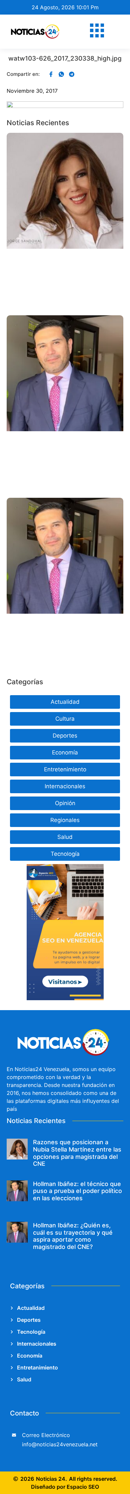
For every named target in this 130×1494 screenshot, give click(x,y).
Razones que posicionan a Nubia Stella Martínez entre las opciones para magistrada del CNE (77, 1153)
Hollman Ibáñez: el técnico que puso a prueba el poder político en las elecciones (77, 1191)
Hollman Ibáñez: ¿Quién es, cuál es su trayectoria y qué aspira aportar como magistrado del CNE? (73, 1236)
